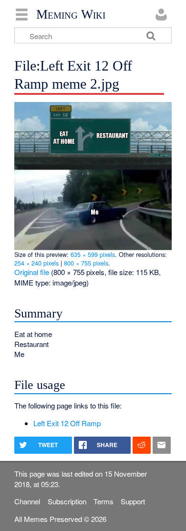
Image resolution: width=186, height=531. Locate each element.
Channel (27, 501)
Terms (103, 501)
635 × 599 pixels (93, 254)
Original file (31, 272)
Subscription (67, 501)
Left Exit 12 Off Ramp (67, 423)
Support (133, 501)
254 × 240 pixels (36, 262)
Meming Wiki (70, 14)
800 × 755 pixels (86, 262)
